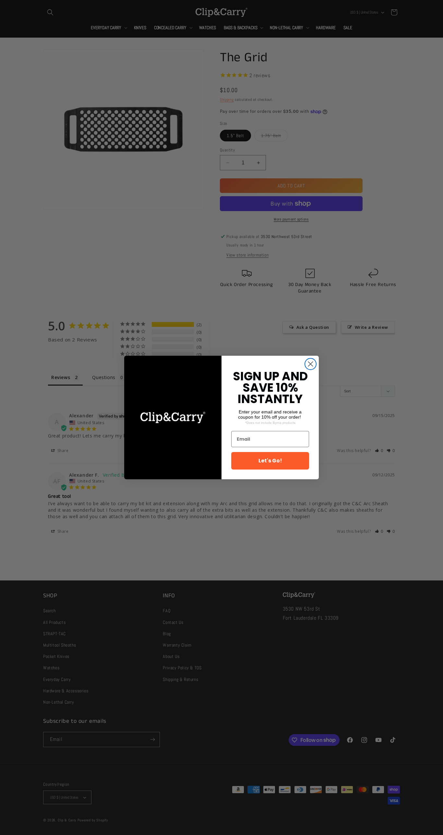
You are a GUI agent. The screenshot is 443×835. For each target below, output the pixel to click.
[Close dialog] (310, 364)
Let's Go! (270, 460)
